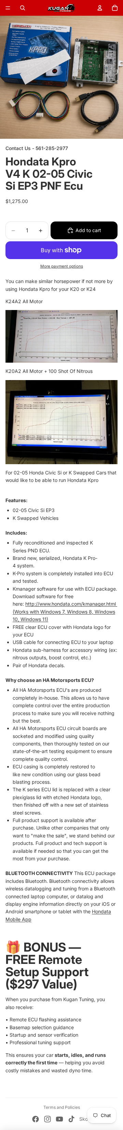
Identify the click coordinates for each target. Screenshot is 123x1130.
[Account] (99, 7)
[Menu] (8, 8)
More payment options (61, 266)
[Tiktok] (71, 1119)
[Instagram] (47, 1119)
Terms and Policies (61, 1107)
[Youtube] (59, 1119)
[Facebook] (35, 1119)
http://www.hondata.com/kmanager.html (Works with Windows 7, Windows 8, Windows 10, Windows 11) (65, 611)
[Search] (22, 7)
